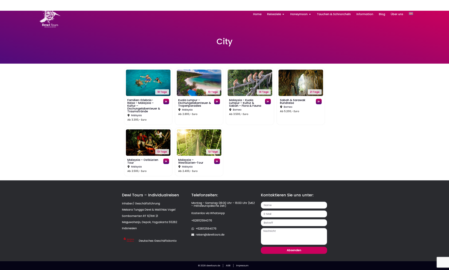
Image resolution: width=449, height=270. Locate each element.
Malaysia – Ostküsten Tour (142, 161)
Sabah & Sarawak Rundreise (292, 101)
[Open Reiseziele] (283, 14)
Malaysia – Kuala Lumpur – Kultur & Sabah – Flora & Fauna (245, 103)
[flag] (411, 13)
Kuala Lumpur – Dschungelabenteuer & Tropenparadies (194, 103)
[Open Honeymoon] (310, 14)
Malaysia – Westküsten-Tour (190, 161)
